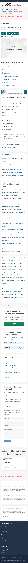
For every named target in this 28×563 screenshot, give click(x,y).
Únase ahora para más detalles (10, 147)
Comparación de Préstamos (11, 365)
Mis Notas (6, 82)
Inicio (2, 9)
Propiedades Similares (9, 79)
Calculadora (6, 73)
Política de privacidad (7, 558)
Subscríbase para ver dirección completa (12, 104)
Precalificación (8, 370)
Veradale (3, 12)
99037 (10, 12)
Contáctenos (4, 540)
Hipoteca (7, 360)
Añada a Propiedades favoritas (11, 67)
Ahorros (7, 377)
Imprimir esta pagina (8, 85)
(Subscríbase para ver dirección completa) (11, 29)
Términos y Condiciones (20, 558)
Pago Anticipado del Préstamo (12, 372)
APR (6, 375)
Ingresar (3, 538)
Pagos (6, 363)
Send (7, 441)
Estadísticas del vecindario (10, 76)
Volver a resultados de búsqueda (12, 17)
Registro (3, 543)
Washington (9, 9)
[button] (11, 474)
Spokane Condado (19, 9)
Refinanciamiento (9, 368)
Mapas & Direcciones (9, 70)
